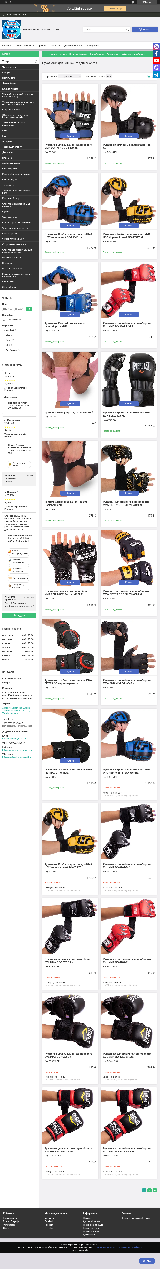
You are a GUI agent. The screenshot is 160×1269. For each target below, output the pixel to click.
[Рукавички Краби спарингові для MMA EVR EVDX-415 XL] (129, 380)
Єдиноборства (96, 54)
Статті (6, 1228)
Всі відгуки (19, 615)
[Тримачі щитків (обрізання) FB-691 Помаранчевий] (70, 469)
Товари (6, 61)
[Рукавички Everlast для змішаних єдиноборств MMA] (70, 290)
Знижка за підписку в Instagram (136, 1218)
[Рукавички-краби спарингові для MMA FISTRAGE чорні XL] (70, 737)
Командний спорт (11, 198)
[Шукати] (127, 29)
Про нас (42, 45)
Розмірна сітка (10, 1218)
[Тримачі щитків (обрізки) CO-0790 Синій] (70, 380)
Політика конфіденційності (130, 1247)
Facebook (49, 1221)
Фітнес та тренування (13, 239)
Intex (4, 130)
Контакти (55, 45)
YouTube (49, 1228)
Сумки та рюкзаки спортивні (16, 222)
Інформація (93, 45)
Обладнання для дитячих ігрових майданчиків (15, 116)
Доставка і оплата (73, 45)
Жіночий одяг (9, 287)
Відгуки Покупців (11, 1221)
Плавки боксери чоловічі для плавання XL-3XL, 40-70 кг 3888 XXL (19, 449)
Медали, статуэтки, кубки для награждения (17, 275)
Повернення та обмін (93, 1225)
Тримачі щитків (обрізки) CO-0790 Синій (69, 412)
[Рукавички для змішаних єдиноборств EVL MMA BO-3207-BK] (129, 831)
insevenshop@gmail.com (14, 738)
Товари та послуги (57, 54)
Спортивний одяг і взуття (15, 228)
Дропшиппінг (89, 1234)
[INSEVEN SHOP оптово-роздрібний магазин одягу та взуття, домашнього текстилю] (11, 29)
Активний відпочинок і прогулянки (13, 123)
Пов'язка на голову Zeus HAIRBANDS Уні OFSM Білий (19, 405)
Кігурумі (6, 72)
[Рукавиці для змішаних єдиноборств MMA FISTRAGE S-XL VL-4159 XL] (129, 469)
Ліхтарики (7, 141)
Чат (149, 1261)
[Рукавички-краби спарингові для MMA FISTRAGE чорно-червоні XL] (70, 647)
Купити (70, 136)
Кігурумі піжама (10, 88)
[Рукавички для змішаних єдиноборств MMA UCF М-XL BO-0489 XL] (70, 112)
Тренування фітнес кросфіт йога (16, 191)
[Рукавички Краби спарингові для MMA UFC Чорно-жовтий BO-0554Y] (70, 831)
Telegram (49, 1225)
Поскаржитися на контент (105, 1247)
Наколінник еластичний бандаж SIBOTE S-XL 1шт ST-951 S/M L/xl (20, 538)
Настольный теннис (12, 268)
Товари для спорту (12, 147)
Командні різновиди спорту (16, 174)
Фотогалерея (9, 1225)
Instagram (49, 1218)
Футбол (6, 211)
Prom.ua (95, 1244)
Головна (6, 45)
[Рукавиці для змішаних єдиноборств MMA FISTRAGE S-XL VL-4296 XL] (70, 558)
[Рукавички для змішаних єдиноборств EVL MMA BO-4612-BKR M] (129, 1115)
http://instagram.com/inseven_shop (17, 750)
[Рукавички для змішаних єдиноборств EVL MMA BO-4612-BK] (70, 1021)
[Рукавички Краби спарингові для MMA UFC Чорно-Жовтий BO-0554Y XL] (129, 201)
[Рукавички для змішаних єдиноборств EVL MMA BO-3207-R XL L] (129, 290)
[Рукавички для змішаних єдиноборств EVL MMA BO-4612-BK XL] (129, 1021)
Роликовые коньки (11, 257)
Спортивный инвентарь (14, 244)
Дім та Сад (7, 152)
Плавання (7, 157)
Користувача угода (92, 1228)
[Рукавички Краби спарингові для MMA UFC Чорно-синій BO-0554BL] (129, 737)
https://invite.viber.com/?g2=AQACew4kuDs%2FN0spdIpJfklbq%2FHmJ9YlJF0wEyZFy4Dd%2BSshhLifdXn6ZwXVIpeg (17, 757)
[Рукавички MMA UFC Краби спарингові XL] (129, 112)
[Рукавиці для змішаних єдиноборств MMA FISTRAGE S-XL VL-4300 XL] (129, 558)
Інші (4, 136)
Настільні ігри (9, 78)
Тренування (8, 185)
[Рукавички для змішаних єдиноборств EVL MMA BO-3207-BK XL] (70, 926)
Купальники (8, 281)
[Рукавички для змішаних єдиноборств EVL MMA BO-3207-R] (129, 926)
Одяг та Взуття (9, 179)
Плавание (7, 263)
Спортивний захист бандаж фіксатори (16, 204)
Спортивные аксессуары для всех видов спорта (17, 250)
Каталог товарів (23, 45)
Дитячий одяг (9, 83)
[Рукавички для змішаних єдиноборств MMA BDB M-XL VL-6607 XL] (129, 647)
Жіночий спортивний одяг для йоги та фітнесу (17, 95)
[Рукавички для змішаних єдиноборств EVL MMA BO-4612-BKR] (70, 1115)
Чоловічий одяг (10, 67)
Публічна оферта (91, 1231)
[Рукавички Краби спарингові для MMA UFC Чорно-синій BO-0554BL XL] (70, 201)
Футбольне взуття (11, 163)
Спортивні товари (78, 54)
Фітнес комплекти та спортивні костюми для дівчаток (18, 103)
